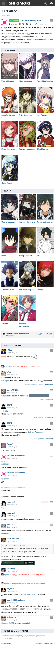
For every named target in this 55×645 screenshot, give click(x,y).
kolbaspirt (11, 617)
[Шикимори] (19, 3)
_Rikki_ (10, 350)
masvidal (11, 501)
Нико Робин (32, 594)
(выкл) (10, 444)
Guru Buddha (13, 538)
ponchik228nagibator (16, 600)
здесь (7, 380)
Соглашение (6, 643)
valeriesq (11, 568)
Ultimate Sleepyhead (31, 20)
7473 (9, 371)
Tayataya (11, 588)
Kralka (10, 524)
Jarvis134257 (12, 389)
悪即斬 (10, 405)
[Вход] (51, 3)
